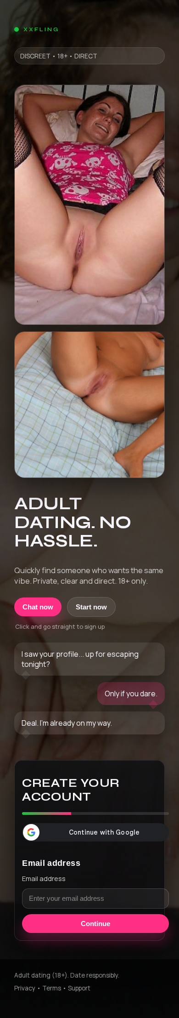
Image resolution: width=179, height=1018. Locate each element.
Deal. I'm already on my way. (67, 723)
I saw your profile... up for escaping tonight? (80, 659)
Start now (91, 607)
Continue (95, 923)
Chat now (37, 607)
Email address (44, 878)
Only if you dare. (131, 693)
